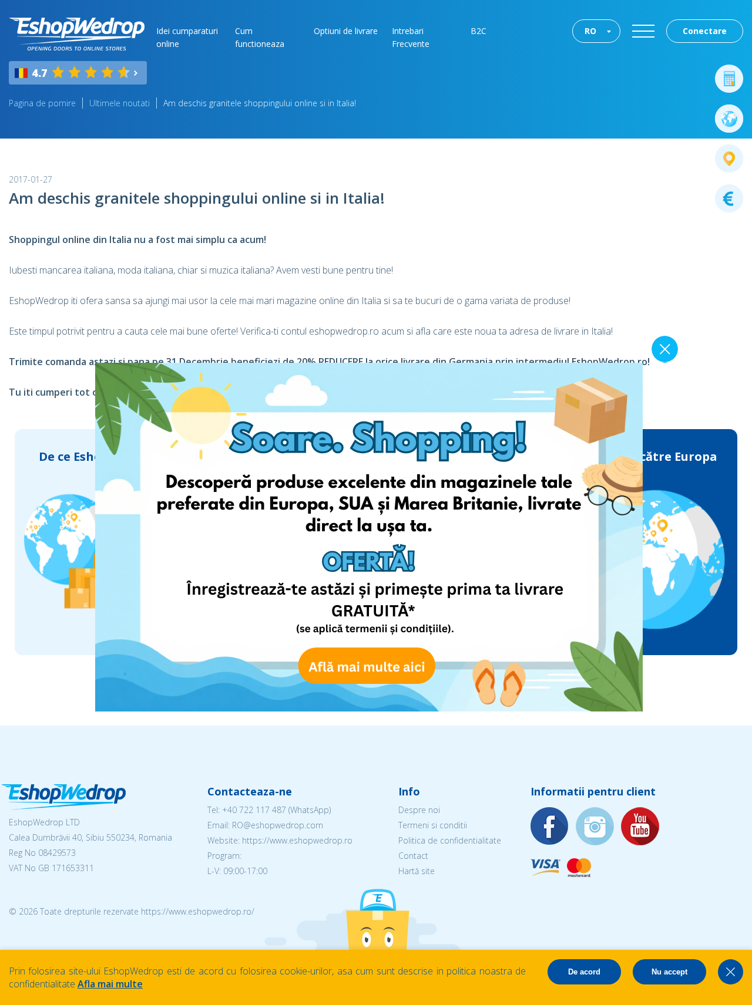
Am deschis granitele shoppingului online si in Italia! (259, 103)
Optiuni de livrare (346, 30)
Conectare (705, 30)
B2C (478, 30)
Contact (413, 855)
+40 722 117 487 (254, 809)
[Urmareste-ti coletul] (729, 158)
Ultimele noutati (119, 103)
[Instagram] (595, 827)
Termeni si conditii (432, 825)
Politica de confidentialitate (449, 840)
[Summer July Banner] (369, 708)
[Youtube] (640, 827)
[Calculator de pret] (729, 79)
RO (590, 30)
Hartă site (416, 870)
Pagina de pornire (42, 103)
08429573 (57, 852)
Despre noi (419, 809)
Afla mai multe (110, 983)
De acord (584, 971)
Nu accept (669, 971)
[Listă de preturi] (729, 198)
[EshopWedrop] (77, 34)
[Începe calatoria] (729, 118)
